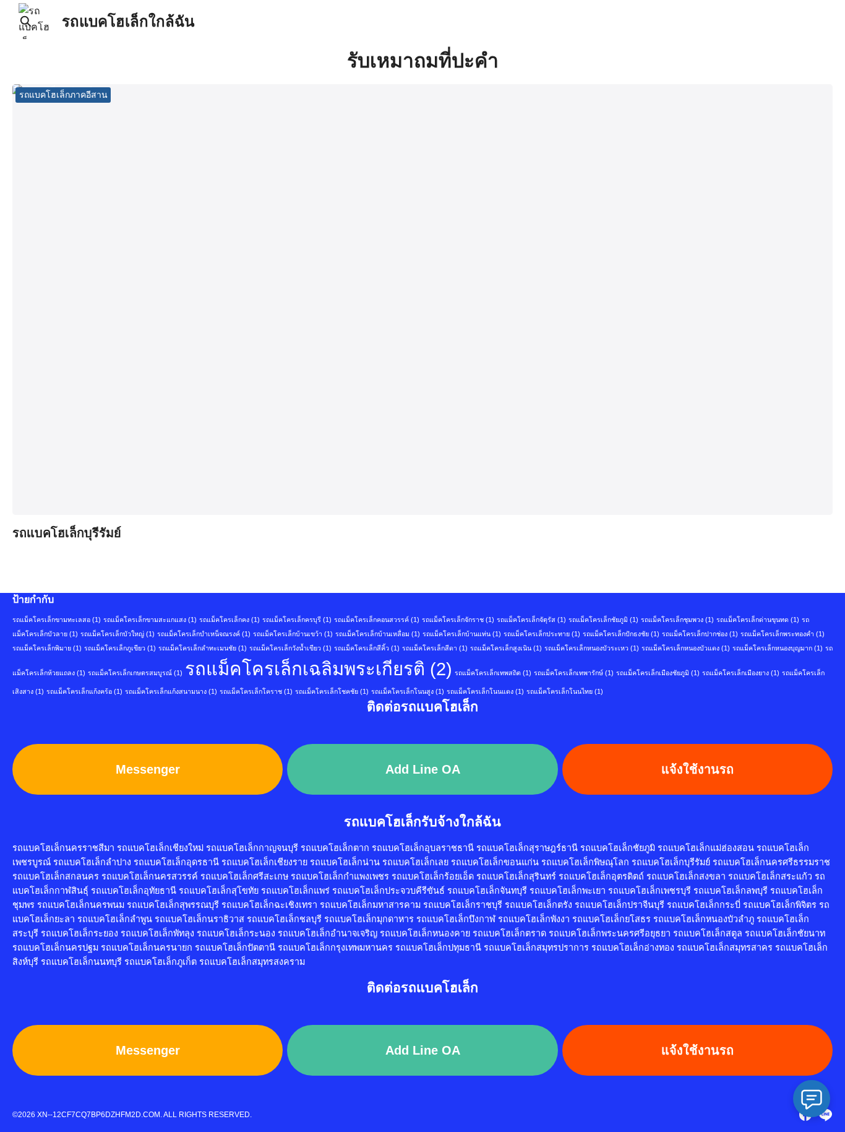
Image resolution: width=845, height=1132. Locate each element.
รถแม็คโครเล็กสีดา (435, 648)
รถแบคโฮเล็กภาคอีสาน (63, 95)
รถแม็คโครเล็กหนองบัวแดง (685, 648)
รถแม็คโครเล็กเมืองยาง (740, 672)
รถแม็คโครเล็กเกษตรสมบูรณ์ (135, 672)
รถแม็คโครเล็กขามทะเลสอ (56, 619)
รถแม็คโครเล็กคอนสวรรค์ (376, 619)
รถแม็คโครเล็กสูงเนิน (506, 648)
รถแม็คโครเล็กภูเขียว (120, 648)
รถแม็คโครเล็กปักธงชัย (621, 633)
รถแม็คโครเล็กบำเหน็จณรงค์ (204, 633)
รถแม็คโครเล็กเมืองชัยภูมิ (658, 672)
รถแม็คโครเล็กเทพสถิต (493, 672)
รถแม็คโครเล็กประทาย (542, 633)
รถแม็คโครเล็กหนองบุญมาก (777, 648)
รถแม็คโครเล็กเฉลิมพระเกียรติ (318, 669)
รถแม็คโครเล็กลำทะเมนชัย (202, 648)
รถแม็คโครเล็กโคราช (256, 691)
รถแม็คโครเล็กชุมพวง (677, 619)
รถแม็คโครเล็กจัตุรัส (531, 619)
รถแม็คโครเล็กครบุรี (297, 619)
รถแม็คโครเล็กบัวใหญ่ (117, 633)
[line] (825, 1114)
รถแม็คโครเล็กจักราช (458, 619)
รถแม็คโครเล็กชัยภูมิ (603, 619)
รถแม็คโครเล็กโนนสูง (407, 691)
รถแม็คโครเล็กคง (229, 619)
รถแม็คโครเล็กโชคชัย (332, 691)
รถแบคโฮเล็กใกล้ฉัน (128, 21)
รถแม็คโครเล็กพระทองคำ (782, 633)
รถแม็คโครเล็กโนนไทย (564, 691)
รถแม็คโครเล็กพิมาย (47, 648)
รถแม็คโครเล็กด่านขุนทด (757, 619)
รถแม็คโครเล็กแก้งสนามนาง (171, 691)
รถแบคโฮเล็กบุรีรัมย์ (66, 533)
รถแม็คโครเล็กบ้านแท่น (461, 633)
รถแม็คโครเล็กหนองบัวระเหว (591, 648)
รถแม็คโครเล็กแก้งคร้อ (84, 691)
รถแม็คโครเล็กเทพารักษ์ (574, 672)
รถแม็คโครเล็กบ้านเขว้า (293, 633)
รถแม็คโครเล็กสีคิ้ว (367, 648)
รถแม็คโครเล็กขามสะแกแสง (150, 619)
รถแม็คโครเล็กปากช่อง (700, 633)
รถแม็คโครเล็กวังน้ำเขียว (290, 648)
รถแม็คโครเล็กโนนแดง (485, 691)
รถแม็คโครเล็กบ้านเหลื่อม (377, 633)
